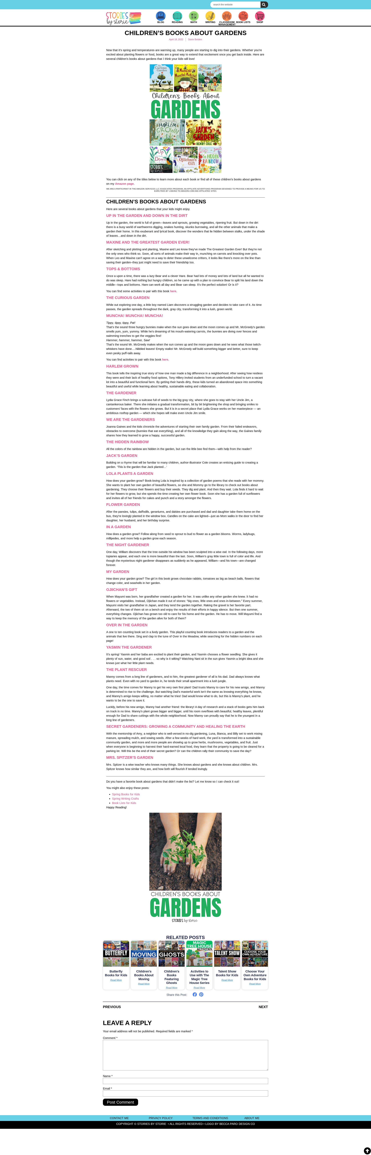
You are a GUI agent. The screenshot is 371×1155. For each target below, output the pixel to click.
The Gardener (121, 393)
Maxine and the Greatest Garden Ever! (148, 242)
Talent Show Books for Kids (227, 973)
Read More (116, 980)
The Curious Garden (128, 298)
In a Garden (118, 527)
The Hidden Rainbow (127, 442)
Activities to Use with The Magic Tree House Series (199, 977)
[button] (194, 994)
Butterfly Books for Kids (116, 973)
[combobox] (235, 4)
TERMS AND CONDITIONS (210, 1118)
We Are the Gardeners (130, 419)
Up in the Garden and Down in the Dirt (147, 215)
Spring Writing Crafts (125, 798)
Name (108, 1076)
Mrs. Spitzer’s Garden (129, 757)
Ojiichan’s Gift (121, 589)
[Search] (264, 4)
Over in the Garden (127, 625)
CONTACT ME (119, 1118)
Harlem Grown (122, 366)
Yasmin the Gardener (129, 647)
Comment (110, 1038)
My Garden (117, 571)
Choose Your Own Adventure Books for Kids (255, 975)
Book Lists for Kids (124, 803)
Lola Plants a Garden (129, 473)
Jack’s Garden (121, 455)
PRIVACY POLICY (161, 1118)
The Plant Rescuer (126, 669)
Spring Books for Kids (126, 794)
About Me (251, 1118)
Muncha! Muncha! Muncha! (134, 315)
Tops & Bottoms (123, 269)
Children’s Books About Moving (143, 975)
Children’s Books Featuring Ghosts (171, 977)
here (173, 291)
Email (107, 1088)
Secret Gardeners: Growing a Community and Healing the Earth (175, 726)
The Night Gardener (127, 545)
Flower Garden (123, 504)
